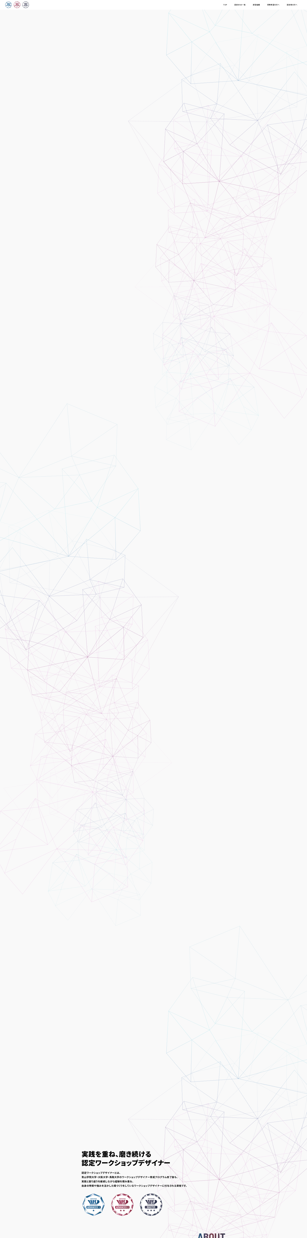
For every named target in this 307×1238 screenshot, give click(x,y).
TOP (225, 4)
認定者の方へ (292, 4)
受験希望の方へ (273, 4)
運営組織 (256, 4)
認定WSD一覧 (240, 4)
